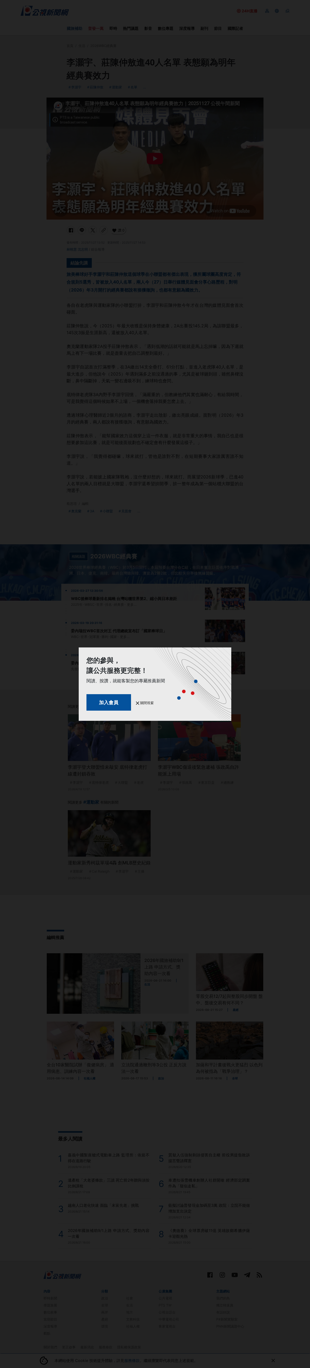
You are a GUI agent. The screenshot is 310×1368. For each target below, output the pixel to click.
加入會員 (108, 702)
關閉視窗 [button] (146, 703)
